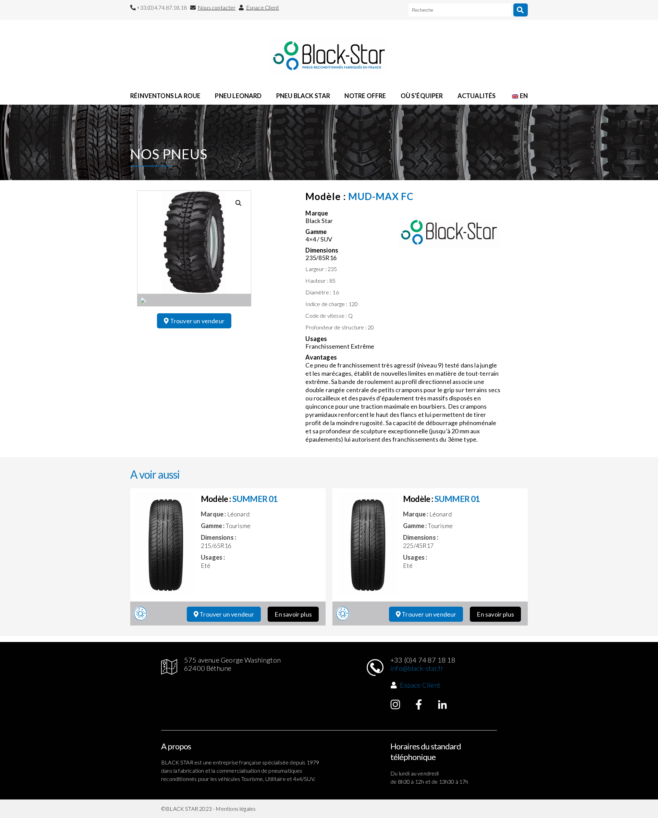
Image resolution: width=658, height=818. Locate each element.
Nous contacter (217, 7)
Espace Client (262, 7)
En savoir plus (293, 614)
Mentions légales (236, 808)
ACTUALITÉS (477, 96)
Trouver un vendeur (196, 321)
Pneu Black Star (303, 96)
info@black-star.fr (416, 668)
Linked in (442, 704)
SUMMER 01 (255, 499)
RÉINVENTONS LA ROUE (165, 96)
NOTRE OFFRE (365, 96)
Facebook (419, 704)
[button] (238, 203)
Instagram (395, 704)
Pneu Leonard (238, 96)
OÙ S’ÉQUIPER (422, 96)
